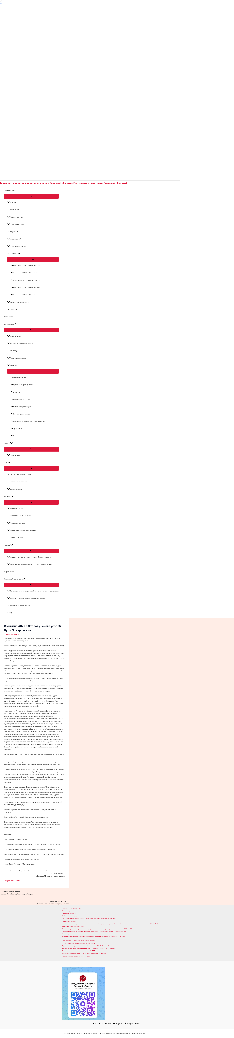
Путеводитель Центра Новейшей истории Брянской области (78, 943)
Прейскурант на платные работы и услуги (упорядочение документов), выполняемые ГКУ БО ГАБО (89, 918)
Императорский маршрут (22, 414)
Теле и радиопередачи (18, 358)
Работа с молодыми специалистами (23, 530)
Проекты (13, 365)
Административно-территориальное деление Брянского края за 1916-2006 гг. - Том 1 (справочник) (89, 946)
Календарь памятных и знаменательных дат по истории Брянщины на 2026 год (84, 953)
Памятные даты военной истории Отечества (29, 421)
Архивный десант (19, 377)
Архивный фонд (15, 336)
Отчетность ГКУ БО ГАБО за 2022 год (26, 280)
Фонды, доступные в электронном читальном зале (27, 598)
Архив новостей (15, 239)
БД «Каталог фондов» (17, 613)
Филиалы (7, 545)
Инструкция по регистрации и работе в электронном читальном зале (34, 591)
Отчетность (14, 253)
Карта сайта (14, 309)
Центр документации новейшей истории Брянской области (31, 564)
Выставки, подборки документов (21, 343)
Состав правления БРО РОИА (20, 516)
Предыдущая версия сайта (19, 302)
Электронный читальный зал (14, 579)
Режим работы (15, 210)
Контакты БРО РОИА (17, 538)
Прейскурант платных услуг (70, 916)
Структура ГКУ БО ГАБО (18, 246)
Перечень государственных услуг (71, 908)
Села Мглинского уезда (21, 399)
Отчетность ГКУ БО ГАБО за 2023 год (26, 273)
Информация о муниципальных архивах (73, 926)
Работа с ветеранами (17, 523)
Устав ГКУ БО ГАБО (17, 224)
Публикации (14, 351)
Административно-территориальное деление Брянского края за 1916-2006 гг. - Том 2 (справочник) (89, 948)
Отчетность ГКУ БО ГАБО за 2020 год (26, 295)
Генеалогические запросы (19, 482)
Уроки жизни (17, 428)
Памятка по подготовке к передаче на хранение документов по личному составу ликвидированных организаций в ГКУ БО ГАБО (97, 929)
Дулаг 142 (16, 392)
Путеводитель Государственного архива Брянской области (78, 940)
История (13, 202)
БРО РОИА (8, 496)
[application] (16, 190)
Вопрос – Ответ (9, 572)
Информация (8, 317)
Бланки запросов (16, 489)
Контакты (7, 443)
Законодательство (16, 217)
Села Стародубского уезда (22, 407)
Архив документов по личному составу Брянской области (30, 557)
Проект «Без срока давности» (23, 385)
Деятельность (9, 324)
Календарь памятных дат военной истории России (76, 956)
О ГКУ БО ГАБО (9, 190)
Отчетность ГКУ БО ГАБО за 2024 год (26, 265)
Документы (14, 232)
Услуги (6, 462)
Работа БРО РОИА (16, 508)
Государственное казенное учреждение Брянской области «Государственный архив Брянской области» (63, 183)
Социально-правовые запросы (20, 474)
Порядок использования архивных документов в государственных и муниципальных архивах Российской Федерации (94, 931)
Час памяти (17, 436)
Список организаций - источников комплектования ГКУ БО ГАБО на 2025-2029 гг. (84, 951)
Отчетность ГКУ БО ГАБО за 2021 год (26, 287)
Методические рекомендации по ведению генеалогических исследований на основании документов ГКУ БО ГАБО (93, 936)
